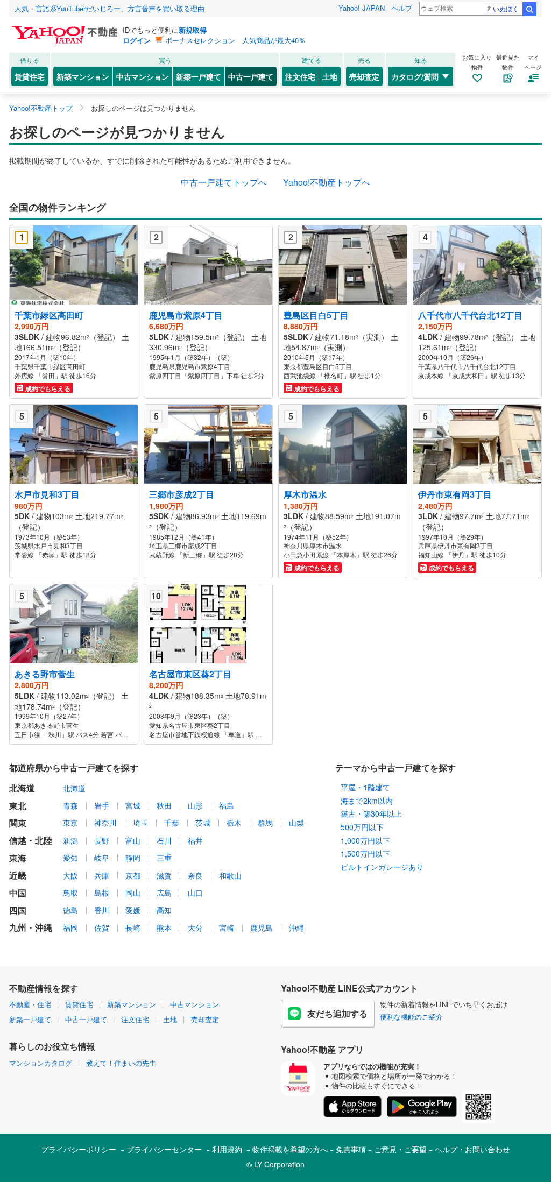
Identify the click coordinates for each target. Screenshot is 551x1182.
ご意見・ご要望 (400, 1149)
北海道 (74, 788)
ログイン (137, 40)
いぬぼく (506, 8)
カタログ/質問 (415, 76)
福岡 (70, 927)
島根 (101, 892)
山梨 (296, 822)
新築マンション (82, 76)
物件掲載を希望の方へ (290, 1149)
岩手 (101, 805)
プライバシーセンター (164, 1149)
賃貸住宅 (30, 76)
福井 (195, 840)
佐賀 (101, 927)
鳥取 (70, 892)
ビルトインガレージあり (382, 866)
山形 (195, 805)
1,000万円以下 (365, 840)
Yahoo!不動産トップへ (326, 182)
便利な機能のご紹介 (411, 1016)
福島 (226, 805)
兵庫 (101, 875)
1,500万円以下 (365, 853)
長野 (101, 840)
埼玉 (140, 822)
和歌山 (230, 875)
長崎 (132, 927)
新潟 (70, 840)
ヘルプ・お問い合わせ (472, 1149)
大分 (195, 927)
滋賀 (164, 875)
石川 (164, 840)
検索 (529, 9)
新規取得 (193, 30)
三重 (164, 857)
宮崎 (226, 927)
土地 (329, 76)
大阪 (70, 875)
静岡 (132, 857)
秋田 (164, 805)
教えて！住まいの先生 (121, 1063)
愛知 (70, 857)
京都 (132, 875)
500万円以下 (362, 827)
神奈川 (105, 822)
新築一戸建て (198, 76)
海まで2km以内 (367, 800)
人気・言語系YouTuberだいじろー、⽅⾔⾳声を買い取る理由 (109, 8)
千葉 (171, 822)
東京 (70, 822)
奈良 (195, 875)
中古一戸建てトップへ (224, 182)
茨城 (202, 822)
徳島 (70, 909)
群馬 (265, 822)
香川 (101, 909)
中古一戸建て (250, 76)
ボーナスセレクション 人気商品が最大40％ (235, 40)
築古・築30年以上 (371, 813)
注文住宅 (300, 76)
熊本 (164, 927)
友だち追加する (337, 1013)
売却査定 (364, 76)
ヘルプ (401, 8)
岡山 (132, 892)
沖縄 (296, 927)
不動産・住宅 (30, 1004)
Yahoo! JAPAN (361, 8)
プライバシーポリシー (78, 1149)
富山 (132, 840)
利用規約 (227, 1149)
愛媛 (132, 909)
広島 (164, 892)
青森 (70, 805)
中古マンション (142, 76)
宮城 (132, 805)
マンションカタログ (40, 1063)
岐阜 (101, 857)
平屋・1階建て (365, 787)
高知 (164, 909)
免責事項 (351, 1149)
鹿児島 (261, 927)
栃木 (234, 822)
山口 (195, 892)
